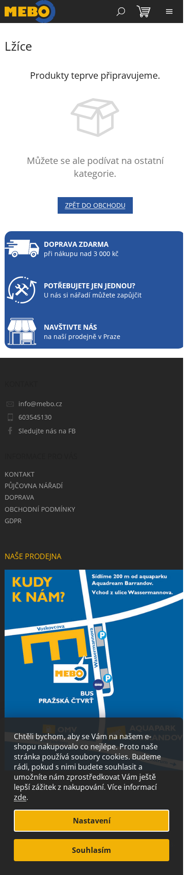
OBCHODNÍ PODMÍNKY (40, 509)
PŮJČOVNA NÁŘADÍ (34, 485)
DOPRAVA (19, 497)
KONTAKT (20, 474)
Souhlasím (91, 850)
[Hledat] (121, 11)
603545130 (35, 417)
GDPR (13, 520)
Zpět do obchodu (95, 205)
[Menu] (169, 11)
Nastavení (92, 821)
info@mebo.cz (40, 403)
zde (20, 797)
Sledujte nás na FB (47, 430)
